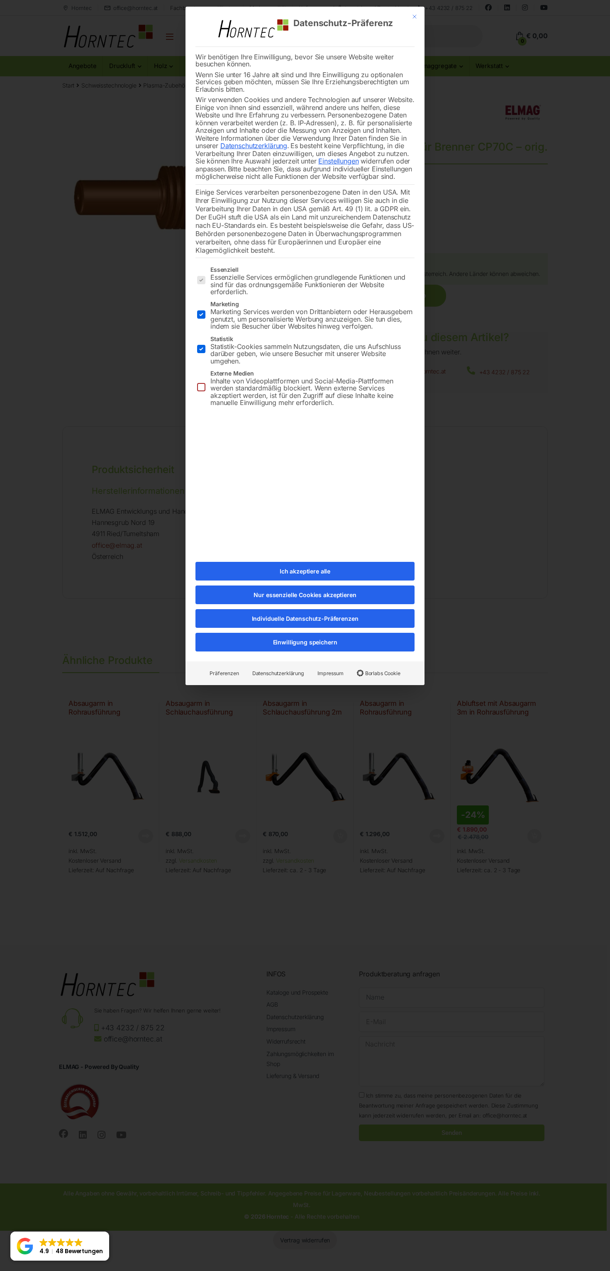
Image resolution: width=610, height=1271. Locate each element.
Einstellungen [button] (338, 161)
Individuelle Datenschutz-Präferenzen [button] (305, 618)
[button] (59, 1246)
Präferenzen (224, 673)
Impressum (330, 673)
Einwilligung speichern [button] (305, 642)
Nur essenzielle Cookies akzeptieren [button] (305, 594)
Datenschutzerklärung (253, 145)
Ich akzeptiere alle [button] (305, 571)
